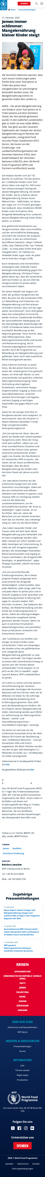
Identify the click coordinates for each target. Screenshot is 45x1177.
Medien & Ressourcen (22, 1041)
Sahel (22, 996)
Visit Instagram (26, 1128)
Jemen (6, 848)
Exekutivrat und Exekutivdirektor (22, 1027)
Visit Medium (32, 1128)
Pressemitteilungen (27, 10)
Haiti (23, 983)
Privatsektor (22, 1080)
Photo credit (40, 66)
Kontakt (36, 1163)
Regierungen (22, 1075)
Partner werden (22, 1070)
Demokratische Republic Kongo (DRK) (22, 977)
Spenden (24, 4)
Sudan (22, 1001)
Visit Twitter (13, 1128)
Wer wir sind (22, 1022)
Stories (22, 1051)
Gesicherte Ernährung (13, 853)
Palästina (22, 992)
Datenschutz (23, 1163)
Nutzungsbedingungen (22, 1168)
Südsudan (23, 1005)
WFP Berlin (22, 1032)
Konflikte (17, 848)
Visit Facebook (19, 1128)
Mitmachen (22, 1060)
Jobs (22, 1065)
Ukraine (22, 1010)
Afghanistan (22, 971)
